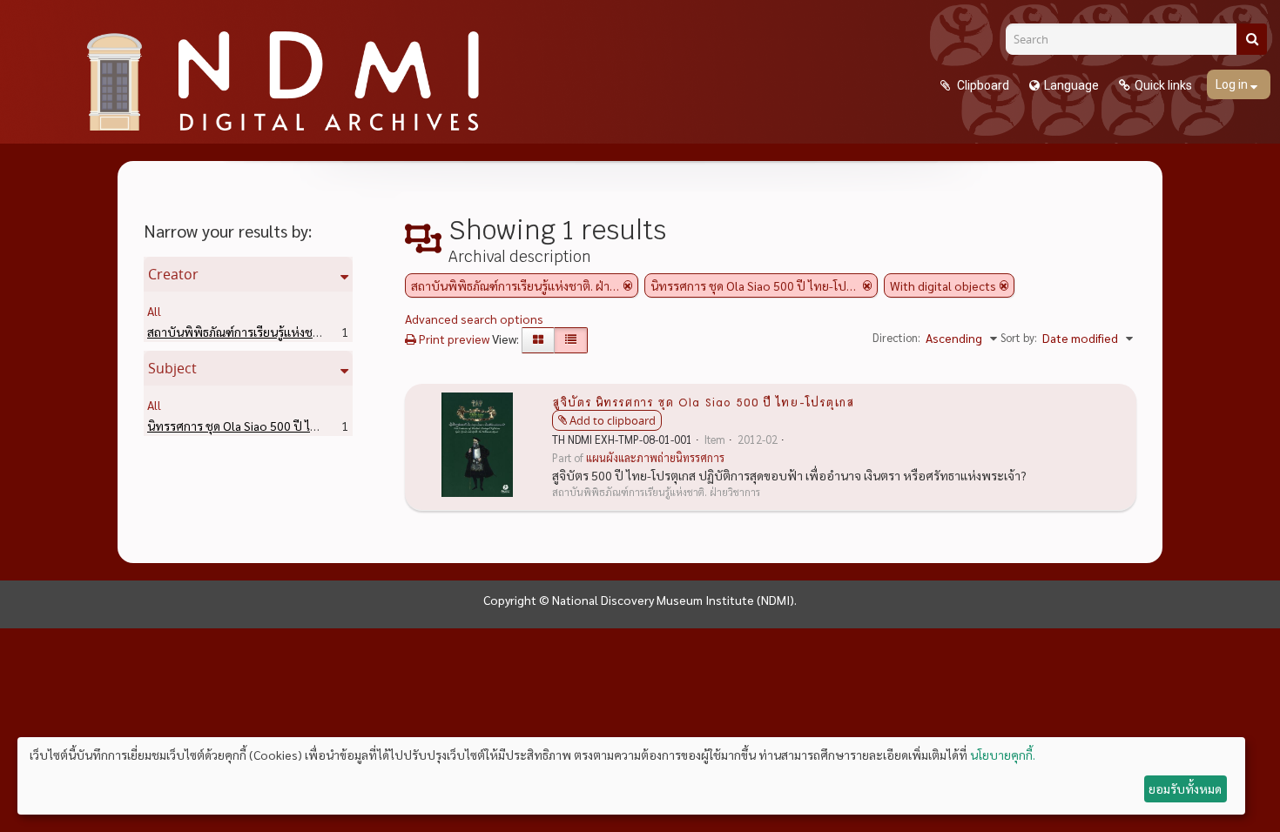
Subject (172, 368)
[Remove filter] (627, 285)
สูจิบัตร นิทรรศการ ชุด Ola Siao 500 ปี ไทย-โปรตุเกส (703, 401)
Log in (1233, 84)
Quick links (1163, 85)
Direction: (896, 337)
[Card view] (538, 340)
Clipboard (981, 85)
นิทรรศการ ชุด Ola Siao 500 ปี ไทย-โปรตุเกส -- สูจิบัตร (313, 425)
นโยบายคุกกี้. (1002, 754)
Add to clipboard (612, 420)
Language (1071, 85)
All (154, 311)
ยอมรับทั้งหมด (1185, 788)
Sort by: (1018, 337)
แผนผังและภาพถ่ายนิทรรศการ (655, 458)
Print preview (452, 338)
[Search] (1251, 39)
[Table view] (571, 340)
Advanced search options (474, 318)
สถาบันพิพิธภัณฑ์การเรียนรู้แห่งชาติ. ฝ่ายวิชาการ (297, 331)
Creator (173, 274)
